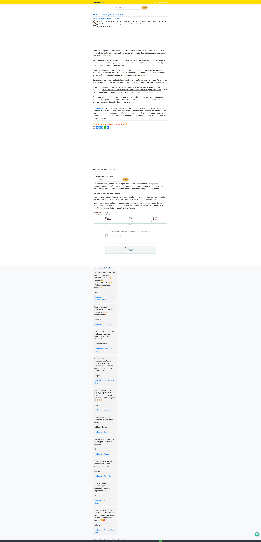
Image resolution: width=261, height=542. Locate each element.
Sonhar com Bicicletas (103, 324)
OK (160, 541)
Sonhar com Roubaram (103, 454)
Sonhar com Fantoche (102, 476)
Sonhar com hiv (99, 108)
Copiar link (130, 250)
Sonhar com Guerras (102, 432)
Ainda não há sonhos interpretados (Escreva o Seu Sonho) (106, 18)
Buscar (144, 7)
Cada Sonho (97, 2)
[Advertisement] (130, 39)
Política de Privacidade (162, 2)
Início (155, 2)
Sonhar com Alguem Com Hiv (108, 14)
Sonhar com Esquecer (102, 410)
